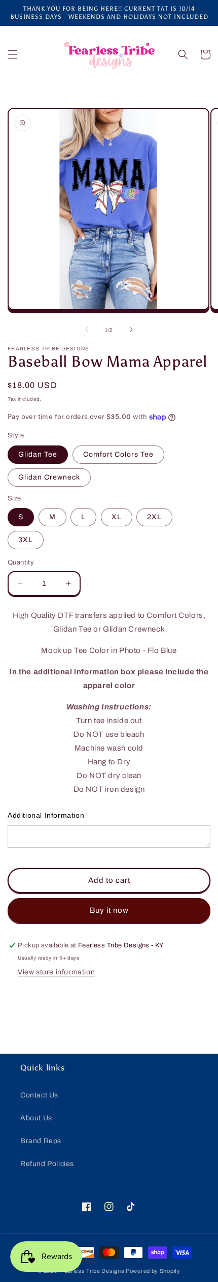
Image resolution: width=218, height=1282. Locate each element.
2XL (154, 517)
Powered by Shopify (153, 1271)
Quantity (21, 562)
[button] (13, 54)
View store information (56, 972)
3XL (25, 540)
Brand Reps (40, 1141)
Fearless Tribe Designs (93, 1271)
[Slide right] (131, 329)
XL (117, 517)
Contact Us (39, 1095)
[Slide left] (87, 329)
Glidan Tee (37, 454)
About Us (36, 1118)
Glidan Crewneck (49, 477)
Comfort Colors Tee (118, 454)
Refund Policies (47, 1164)
